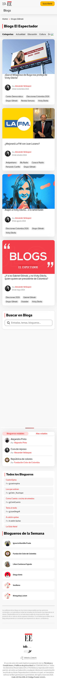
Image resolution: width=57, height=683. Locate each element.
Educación (32, 34)
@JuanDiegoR (14, 512)
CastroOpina (11, 480)
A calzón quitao (12, 517)
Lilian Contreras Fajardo (22, 564)
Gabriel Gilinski (29, 297)
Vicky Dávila (43, 101)
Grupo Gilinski (12, 101)
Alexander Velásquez (23, 86)
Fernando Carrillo (13, 167)
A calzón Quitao (15, 521)
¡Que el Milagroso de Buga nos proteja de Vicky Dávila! (26, 76)
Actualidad (20, 34)
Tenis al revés (11, 508)
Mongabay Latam (20, 596)
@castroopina (14, 484)
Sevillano (16, 585)
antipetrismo (11, 162)
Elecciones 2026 (13, 297)
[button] (53, 34)
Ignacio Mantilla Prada (22, 543)
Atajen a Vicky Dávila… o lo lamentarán (24, 209)
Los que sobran (12, 489)
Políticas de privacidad (23, 665)
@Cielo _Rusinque (16, 493)
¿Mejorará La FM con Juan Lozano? (22, 143)
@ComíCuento (14, 502)
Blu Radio (24, 162)
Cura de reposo (18, 449)
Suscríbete (47, 3)
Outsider (24, 302)
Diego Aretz (17, 575)
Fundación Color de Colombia (27, 462)
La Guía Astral (11, 526)
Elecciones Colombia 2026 (38, 96)
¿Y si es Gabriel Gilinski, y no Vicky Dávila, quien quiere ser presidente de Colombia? (26, 277)
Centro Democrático (14, 96)
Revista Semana (27, 101)
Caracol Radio (38, 162)
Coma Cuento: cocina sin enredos (20, 498)
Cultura (42, 34)
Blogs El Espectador (21, 26)
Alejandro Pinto (18, 439)
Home (5, 19)
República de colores (21, 459)
